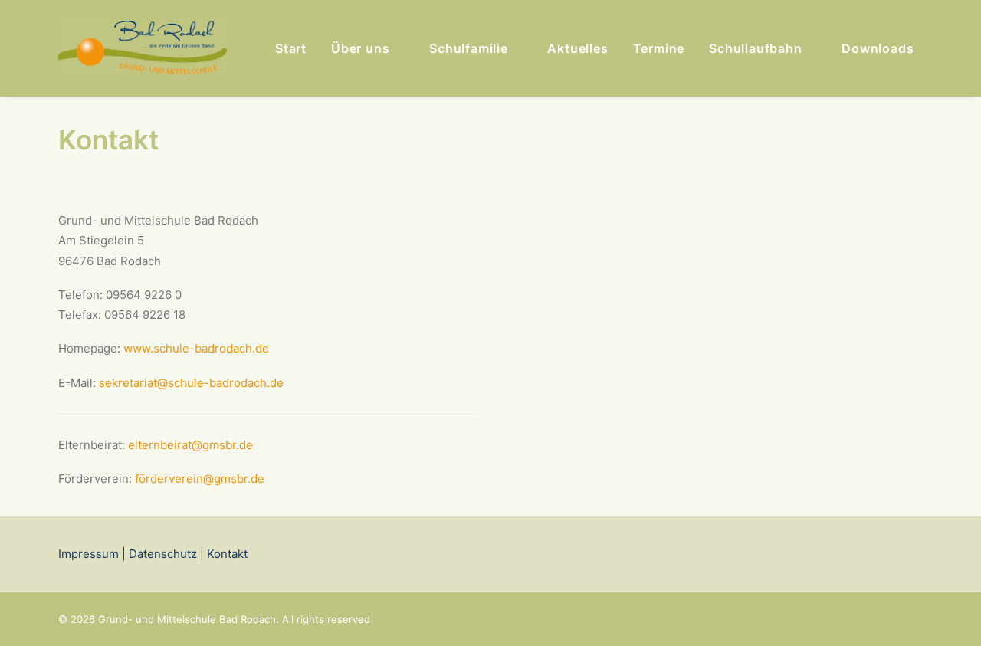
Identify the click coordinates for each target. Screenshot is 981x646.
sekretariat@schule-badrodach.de (191, 382)
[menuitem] (290, 48)
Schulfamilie (468, 48)
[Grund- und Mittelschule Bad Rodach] (142, 48)
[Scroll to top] (952, 615)
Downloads (878, 48)
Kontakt (226, 553)
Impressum (88, 553)
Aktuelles (577, 48)
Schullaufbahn (755, 48)
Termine (659, 48)
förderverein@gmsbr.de (199, 478)
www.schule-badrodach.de (196, 348)
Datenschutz (163, 553)
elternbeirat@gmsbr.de (190, 445)
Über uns (360, 48)
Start (291, 48)
